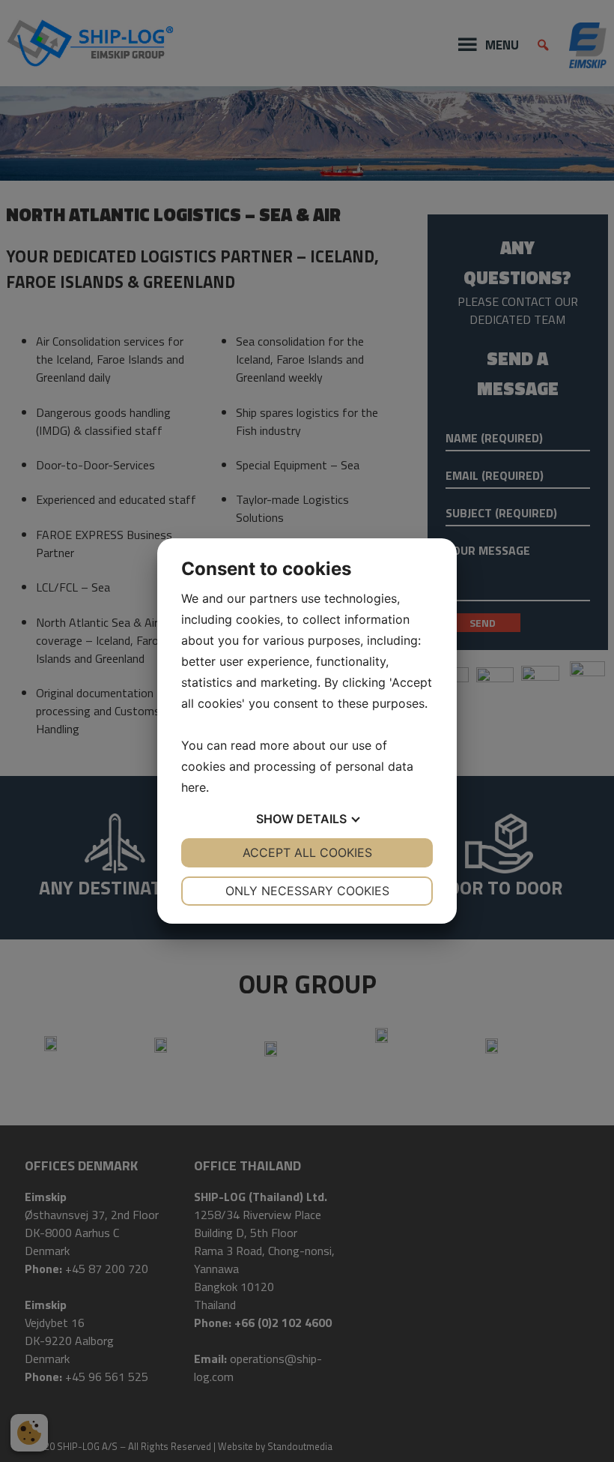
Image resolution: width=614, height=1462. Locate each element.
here (193, 787)
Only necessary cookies (307, 890)
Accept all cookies (307, 852)
